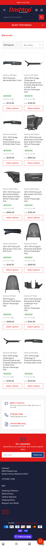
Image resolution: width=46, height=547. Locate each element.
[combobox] (23, 17)
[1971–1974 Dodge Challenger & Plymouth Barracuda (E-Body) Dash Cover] (12, 122)
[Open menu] (4, 10)
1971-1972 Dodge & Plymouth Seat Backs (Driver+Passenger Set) (33, 250)
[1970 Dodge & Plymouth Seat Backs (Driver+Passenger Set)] (12, 284)
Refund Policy (7, 494)
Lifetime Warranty (9, 497)
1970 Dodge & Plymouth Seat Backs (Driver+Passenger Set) (12, 302)
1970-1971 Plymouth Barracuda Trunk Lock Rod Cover (12, 248)
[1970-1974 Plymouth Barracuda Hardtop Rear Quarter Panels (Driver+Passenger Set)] (12, 177)
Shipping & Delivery (10, 491)
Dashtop (6, 75)
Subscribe (37, 455)
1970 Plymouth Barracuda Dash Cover (12, 79)
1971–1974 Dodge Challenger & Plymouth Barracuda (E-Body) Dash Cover (12, 140)
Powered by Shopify (30, 523)
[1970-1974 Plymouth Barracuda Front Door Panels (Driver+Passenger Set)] (33, 177)
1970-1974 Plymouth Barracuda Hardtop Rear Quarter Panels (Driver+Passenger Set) (11, 196)
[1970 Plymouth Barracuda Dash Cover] (12, 63)
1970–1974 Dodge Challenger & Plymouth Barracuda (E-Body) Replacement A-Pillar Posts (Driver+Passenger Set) (33, 85)
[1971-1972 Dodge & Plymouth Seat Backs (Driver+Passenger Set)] (33, 231)
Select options (12, 108)
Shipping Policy (8, 500)
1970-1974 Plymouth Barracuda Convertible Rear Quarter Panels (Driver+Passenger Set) (33, 142)
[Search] (41, 17)
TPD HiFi (5, 513)
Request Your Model (10, 503)
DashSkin (6, 510)
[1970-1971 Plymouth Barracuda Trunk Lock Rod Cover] (12, 231)
